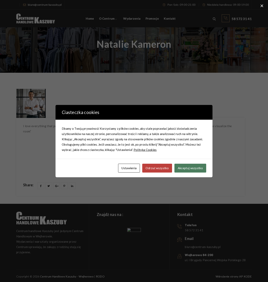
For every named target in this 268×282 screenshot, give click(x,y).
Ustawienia (129, 168)
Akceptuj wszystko (190, 168)
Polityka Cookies (145, 150)
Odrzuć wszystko (157, 168)
